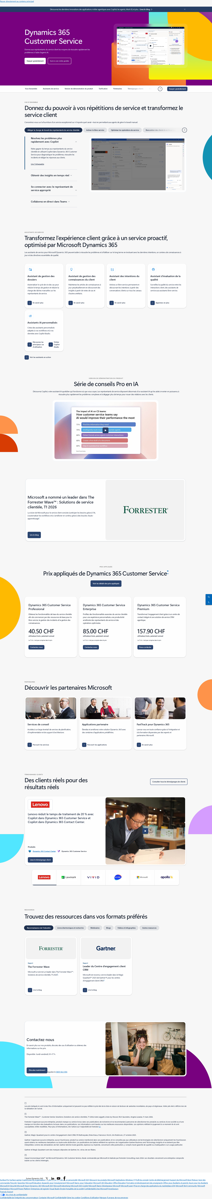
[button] (35, 61)
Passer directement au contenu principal (17, 1)
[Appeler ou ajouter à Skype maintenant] (208, 602)
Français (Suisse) (6, 1191)
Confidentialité (60, 1197)
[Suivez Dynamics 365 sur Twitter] (47, 1178)
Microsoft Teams (95, 1185)
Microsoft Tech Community (186, 1185)
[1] (25, 1113)
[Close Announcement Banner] (184, 9)
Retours (195, 1180)
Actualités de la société (75, 1188)
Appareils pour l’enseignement (54, 1182)
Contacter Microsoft (47, 1197)
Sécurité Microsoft (17, 1185)
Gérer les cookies (73, 1197)
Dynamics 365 (35, 1185)
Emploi (63, 1188)
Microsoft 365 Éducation (103, 1182)
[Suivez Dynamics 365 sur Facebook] (64, 1178)
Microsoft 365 (47, 1185)
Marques (103, 1197)
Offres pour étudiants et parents (175, 1182)
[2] (26, 1131)
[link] (31, 89)
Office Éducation (119, 1182)
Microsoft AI (5, 1185)
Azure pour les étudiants (198, 1182)
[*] (25, 1103)
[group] (105, 831)
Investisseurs (113, 1188)
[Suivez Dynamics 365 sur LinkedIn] (53, 1178)
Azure (27, 1185)
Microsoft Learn (127, 1185)
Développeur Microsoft (111, 1185)
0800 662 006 (61, 1072)
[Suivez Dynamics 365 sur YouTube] (58, 1178)
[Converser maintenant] (208, 597)
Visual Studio (54, 1188)
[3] (26, 1155)
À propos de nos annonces (117, 1197)
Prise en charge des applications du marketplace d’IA (154, 1185)
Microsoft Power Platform (20, 1188)
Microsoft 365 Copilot (79, 1185)
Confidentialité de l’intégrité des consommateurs (19, 1197)
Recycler (13, 1182)
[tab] (53, 130)
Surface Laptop (15, 1180)
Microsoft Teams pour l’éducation (79, 1182)
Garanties (21, 1182)
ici (100, 1127)
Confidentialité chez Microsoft (96, 1188)
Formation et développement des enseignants (144, 1182)
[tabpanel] (105, 175)
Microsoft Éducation (33, 1182)
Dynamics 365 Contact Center (44, 851)
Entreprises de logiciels (40, 1188)
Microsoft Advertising (61, 1185)
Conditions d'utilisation (90, 1197)
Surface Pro (4, 1180)
